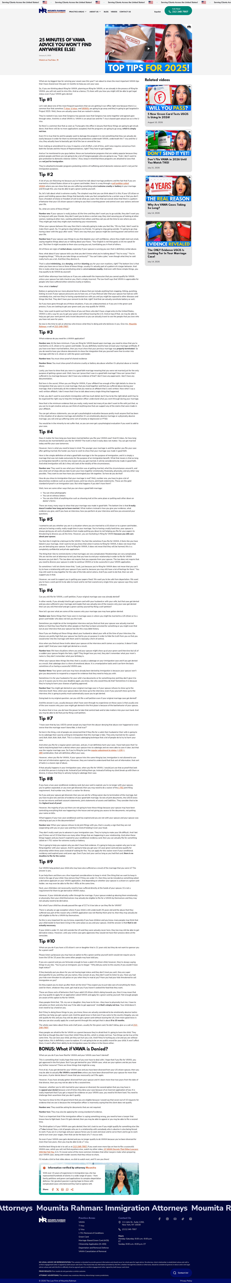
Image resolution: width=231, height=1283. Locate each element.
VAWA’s (85, 108)
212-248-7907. (80, 1146)
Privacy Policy (186, 1281)
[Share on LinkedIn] (62, 1189)
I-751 (120, 787)
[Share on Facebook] (52, 1189)
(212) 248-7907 (129, 1229)
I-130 (119, 750)
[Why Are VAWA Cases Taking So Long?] (168, 188)
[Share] (72, 1189)
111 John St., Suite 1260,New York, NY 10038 (133, 1223)
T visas (67, 108)
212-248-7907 (61, 326)
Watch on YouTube (47, 60)
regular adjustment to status (103, 750)
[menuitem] (78, 12)
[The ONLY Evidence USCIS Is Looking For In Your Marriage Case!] (168, 234)
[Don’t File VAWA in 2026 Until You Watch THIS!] (168, 143)
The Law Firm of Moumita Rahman (61, 1281)
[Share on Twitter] (57, 1189)
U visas (74, 108)
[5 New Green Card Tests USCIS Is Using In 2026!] (168, 98)
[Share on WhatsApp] (67, 1189)
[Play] (148, 48)
